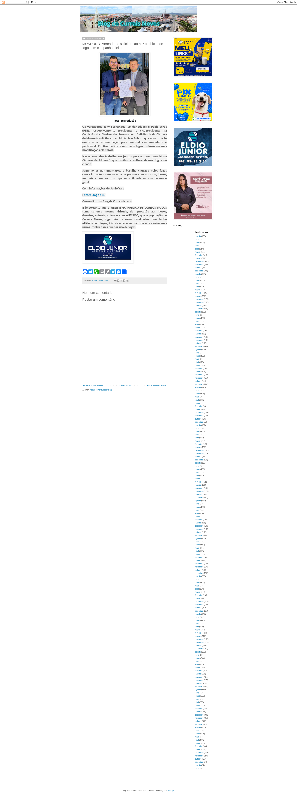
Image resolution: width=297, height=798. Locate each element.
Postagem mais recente (93, 385)
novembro (199, 265)
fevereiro (198, 255)
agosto (198, 236)
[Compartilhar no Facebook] (124, 280)
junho (197, 243)
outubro (198, 268)
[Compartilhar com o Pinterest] (127, 280)
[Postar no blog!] (118, 280)
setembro (199, 271)
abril (197, 249)
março (197, 252)
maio (197, 246)
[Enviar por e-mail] (115, 280)
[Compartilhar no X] (121, 280)
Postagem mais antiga (156, 385)
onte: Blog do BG (94, 195)
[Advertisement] (124, 375)
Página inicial (125, 385)
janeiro (198, 258)
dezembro (199, 261)
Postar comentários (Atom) (101, 390)
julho (197, 239)
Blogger (171, 791)
